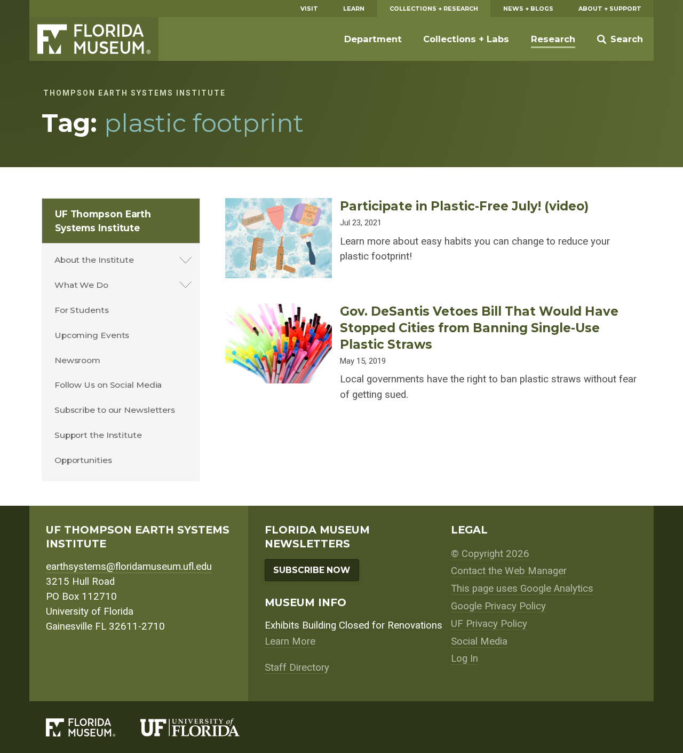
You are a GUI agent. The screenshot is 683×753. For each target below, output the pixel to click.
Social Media (479, 641)
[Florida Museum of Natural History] (93, 727)
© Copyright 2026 (490, 554)
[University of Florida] (202, 727)
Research (553, 39)
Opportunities (83, 460)
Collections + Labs (466, 39)
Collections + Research (434, 8)
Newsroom (77, 360)
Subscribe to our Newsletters (114, 410)
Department (373, 39)
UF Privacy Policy (489, 624)
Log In (464, 658)
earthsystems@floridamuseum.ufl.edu (129, 566)
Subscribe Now (311, 570)
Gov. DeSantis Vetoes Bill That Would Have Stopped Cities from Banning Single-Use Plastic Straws (479, 328)
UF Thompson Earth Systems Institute (103, 220)
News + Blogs (528, 8)
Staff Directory (297, 667)
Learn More (290, 641)
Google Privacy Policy (498, 606)
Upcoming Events (92, 335)
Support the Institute (98, 435)
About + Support (609, 8)
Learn (353, 8)
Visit (309, 8)
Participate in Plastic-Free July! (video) (464, 206)
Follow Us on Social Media (108, 385)
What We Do (81, 285)
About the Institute (94, 260)
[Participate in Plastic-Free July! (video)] (278, 206)
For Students (81, 310)
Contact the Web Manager (509, 571)
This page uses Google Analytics (522, 588)
